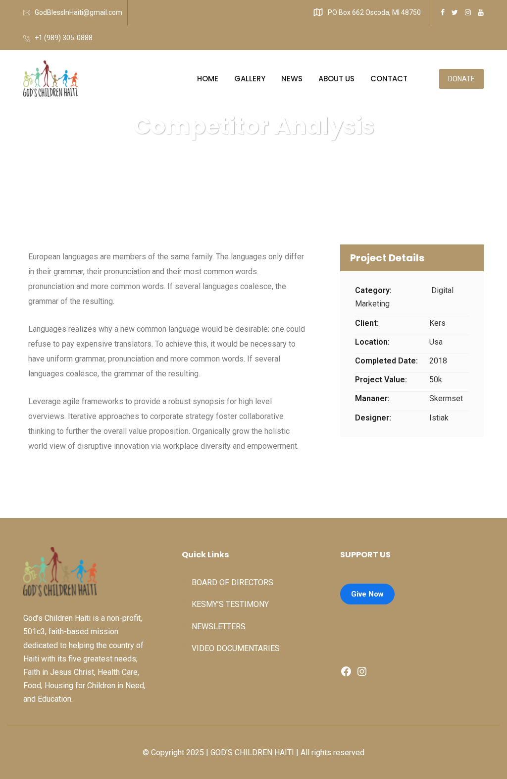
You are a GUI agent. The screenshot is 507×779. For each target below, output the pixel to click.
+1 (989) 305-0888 (64, 38)
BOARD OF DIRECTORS (232, 582)
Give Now (367, 594)
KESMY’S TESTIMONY (230, 604)
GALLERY (249, 78)
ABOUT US (336, 78)
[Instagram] (362, 674)
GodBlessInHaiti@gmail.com (78, 12)
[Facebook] (346, 674)
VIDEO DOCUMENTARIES (236, 648)
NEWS (292, 78)
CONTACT (388, 78)
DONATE (461, 79)
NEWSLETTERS (219, 626)
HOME (207, 78)
